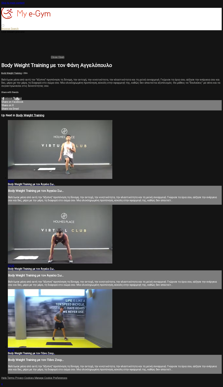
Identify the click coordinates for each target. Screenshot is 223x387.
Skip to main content (12, 2)
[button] (3, 25)
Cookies (29, 377)
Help (4, 377)
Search (15, 28)
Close (54, 57)
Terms (11, 377)
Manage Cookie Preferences (50, 377)
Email (19, 98)
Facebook (7, 98)
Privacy (19, 377)
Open (61, 57)
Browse (6, 28)
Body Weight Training (11, 73)
